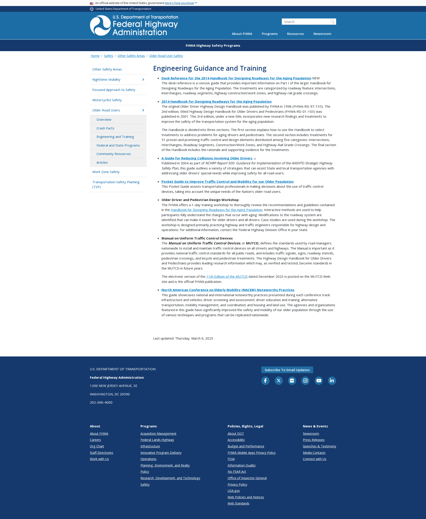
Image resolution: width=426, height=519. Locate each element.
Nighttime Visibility (106, 79)
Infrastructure (150, 446)
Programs (270, 34)
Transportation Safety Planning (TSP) (116, 184)
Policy (144, 471)
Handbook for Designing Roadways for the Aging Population (216, 209)
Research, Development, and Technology (170, 478)
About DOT (236, 433)
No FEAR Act (237, 471)
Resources (295, 34)
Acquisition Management (158, 433)
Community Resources (114, 153)
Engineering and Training (115, 136)
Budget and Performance (246, 446)
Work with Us (99, 459)
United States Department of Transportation (123, 9)
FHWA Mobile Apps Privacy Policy (252, 453)
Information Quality (242, 465)
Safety (108, 56)
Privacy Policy (237, 484)
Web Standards (238, 503)
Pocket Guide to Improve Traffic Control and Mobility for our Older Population (228, 181)
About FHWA (242, 34)
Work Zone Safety (106, 171)
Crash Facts (105, 128)
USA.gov (234, 491)
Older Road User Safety (166, 56)
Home (95, 56)
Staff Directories (101, 453)
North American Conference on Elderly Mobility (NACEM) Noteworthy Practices (228, 290)
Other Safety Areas (131, 56)
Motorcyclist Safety (107, 100)
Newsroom (322, 34)
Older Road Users (106, 110)
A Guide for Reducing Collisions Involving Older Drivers (207, 158)
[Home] (134, 26)
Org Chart (97, 446)
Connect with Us (314, 459)
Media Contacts (314, 453)
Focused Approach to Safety (113, 89)
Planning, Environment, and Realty (165, 465)
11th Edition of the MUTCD (227, 276)
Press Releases (314, 440)
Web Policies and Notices (246, 497)
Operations (148, 459)
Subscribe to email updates (287, 370)
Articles (102, 162)
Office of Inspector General (247, 478)
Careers (95, 440)
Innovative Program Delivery (160, 453)
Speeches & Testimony (319, 446)
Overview (104, 119)
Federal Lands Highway (157, 440)
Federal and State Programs (118, 145)
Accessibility (236, 440)
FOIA (231, 459)
